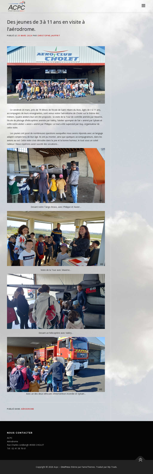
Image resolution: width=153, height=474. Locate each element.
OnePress (65, 467)
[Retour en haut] (140, 460)
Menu (143, 5)
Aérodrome (27, 409)
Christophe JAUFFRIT (49, 35)
